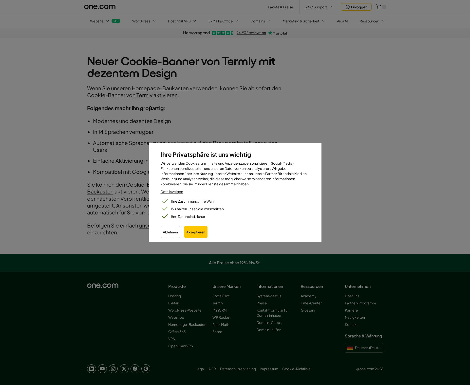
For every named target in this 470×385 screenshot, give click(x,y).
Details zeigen (172, 191)
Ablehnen (170, 232)
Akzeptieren (195, 232)
